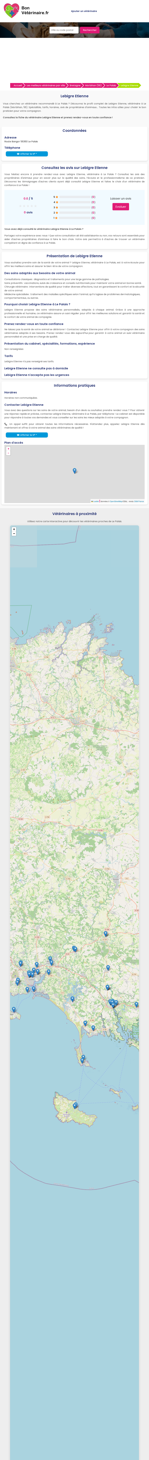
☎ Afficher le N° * (27, 154)
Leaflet (96, 501)
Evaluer (120, 207)
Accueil (18, 85)
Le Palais (111, 85)
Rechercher (90, 30)
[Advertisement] (74, 61)
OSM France (139, 501)
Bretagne (75, 85)
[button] (74, 471)
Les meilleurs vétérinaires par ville (46, 85)
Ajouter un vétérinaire (84, 11)
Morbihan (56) (93, 85)
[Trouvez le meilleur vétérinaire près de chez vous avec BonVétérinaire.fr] (27, 17)
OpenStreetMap (116, 501)
